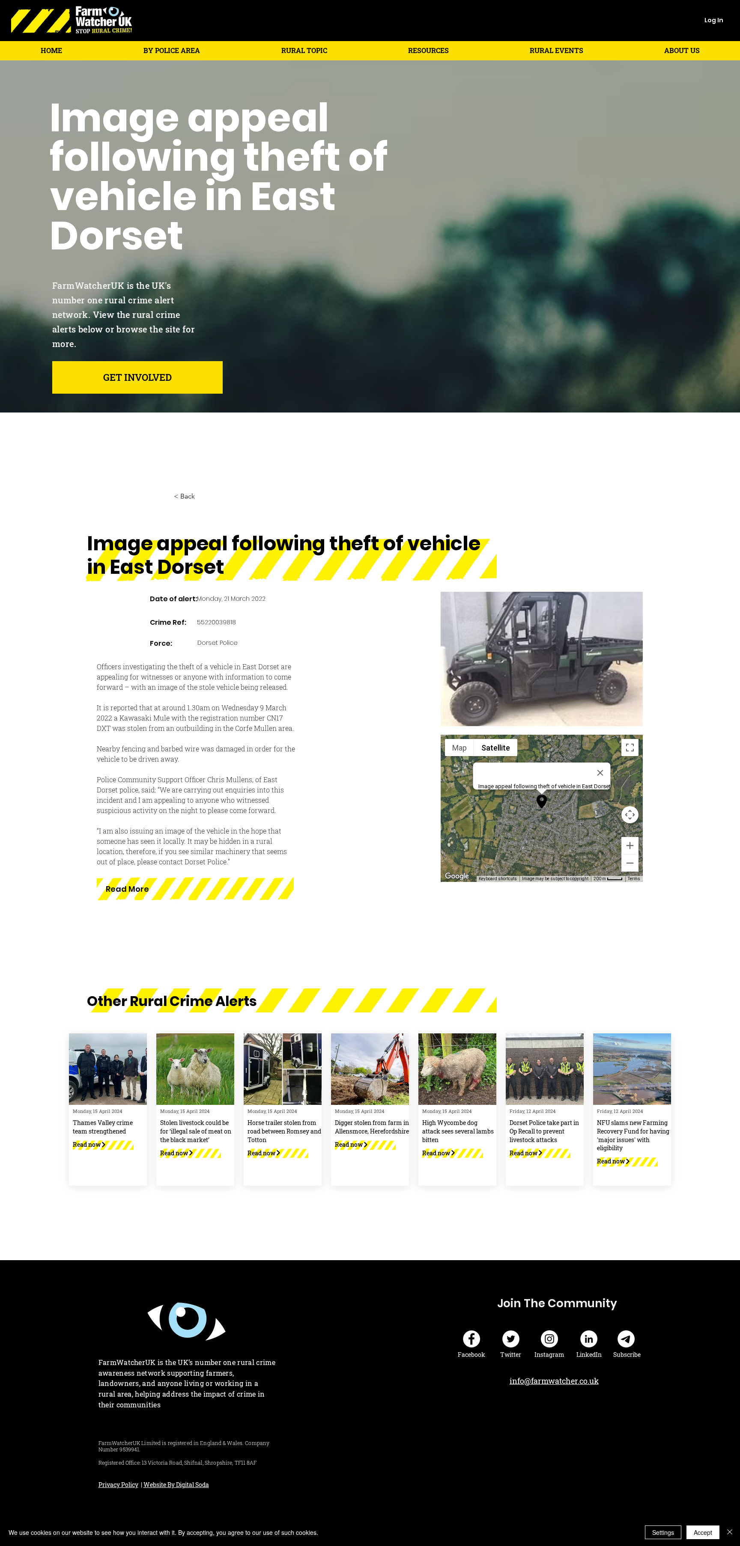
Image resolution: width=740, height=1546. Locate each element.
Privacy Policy (118, 1485)
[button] (172, 50)
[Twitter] (510, 1338)
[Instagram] (549, 1338)
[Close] (730, 1532)
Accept (703, 1532)
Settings (663, 1532)
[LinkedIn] (588, 1338)
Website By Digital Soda (176, 1485)
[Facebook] (471, 1338)
